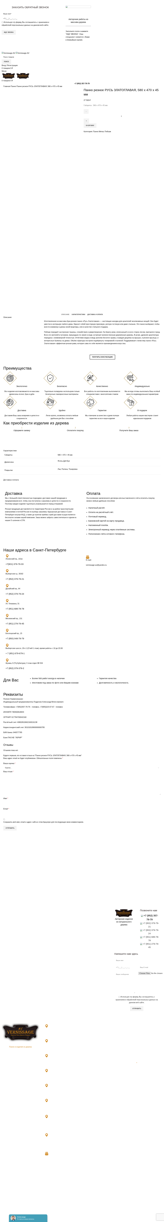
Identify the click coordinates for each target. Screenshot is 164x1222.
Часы (86, 1100)
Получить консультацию (102, 357)
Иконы (86, 1042)
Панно (14, 86)
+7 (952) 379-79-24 (54, 1064)
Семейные (88, 1067)
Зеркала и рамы (90, 1033)
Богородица (89, 1046)
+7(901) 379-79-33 (54, 1034)
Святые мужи (89, 1063)
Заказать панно (102, 351)
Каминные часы (90, 1104)
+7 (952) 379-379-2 (54, 1145)
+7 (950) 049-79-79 (54, 1108)
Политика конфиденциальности (138, 1039)
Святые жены (89, 1058)
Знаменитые (89, 1050)
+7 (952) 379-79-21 (54, 1049)
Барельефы (88, 1029)
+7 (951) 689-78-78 (54, 1079)
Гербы (86, 1088)
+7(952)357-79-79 (99, 1130)
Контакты (128, 1034)
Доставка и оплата (132, 1029)
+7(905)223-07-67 (89, 1132)
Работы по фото (90, 1083)
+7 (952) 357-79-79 (82, 83)
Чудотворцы (89, 1075)
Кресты (87, 1054)
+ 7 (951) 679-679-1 (54, 1127)
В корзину (90, 125)
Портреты (88, 1096)
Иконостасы (89, 1037)
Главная (7, 86)
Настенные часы (91, 1109)
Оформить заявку (21, 436)
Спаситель (88, 1071)
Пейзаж (108, 131)
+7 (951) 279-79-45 (54, 1094)
